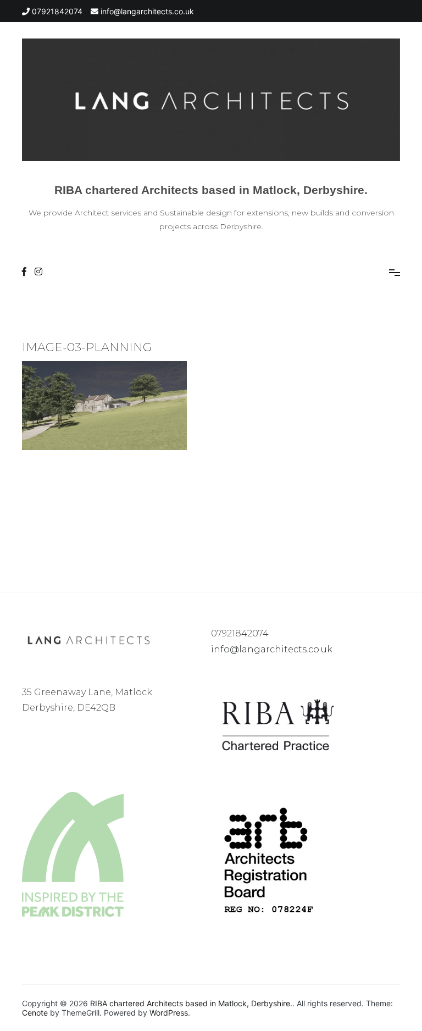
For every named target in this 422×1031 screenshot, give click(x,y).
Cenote (35, 1012)
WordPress (168, 1012)
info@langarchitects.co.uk (271, 649)
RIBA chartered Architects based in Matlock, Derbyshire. (211, 190)
